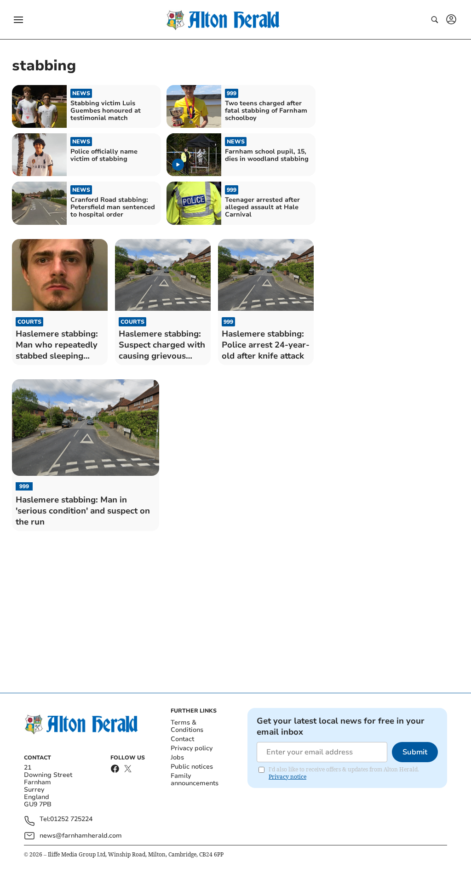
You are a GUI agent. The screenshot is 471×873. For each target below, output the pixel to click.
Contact (182, 739)
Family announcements (194, 779)
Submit (414, 752)
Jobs (177, 757)
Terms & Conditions (187, 726)
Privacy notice (287, 776)
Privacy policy (192, 748)
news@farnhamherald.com (81, 835)
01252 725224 (71, 819)
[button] (18, 20)
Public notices (192, 766)
